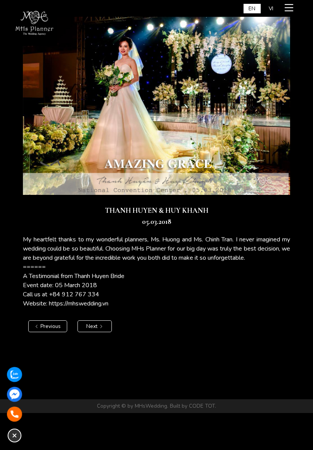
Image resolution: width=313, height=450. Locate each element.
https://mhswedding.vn (78, 303)
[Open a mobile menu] (290, 7)
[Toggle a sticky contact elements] (14, 435)
